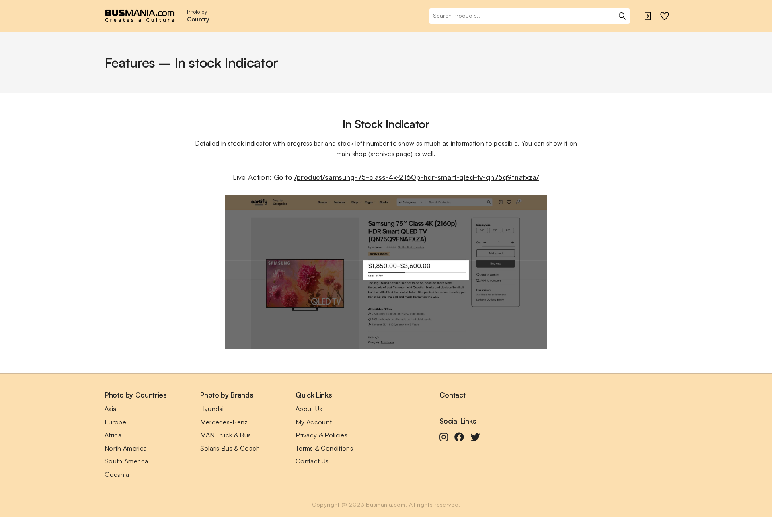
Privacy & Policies (321, 435)
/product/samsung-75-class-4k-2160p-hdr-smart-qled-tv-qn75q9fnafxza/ (416, 177)
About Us (309, 409)
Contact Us (312, 461)
